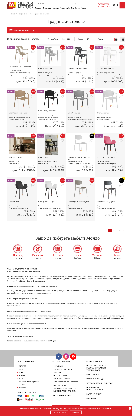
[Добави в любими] (33, 52)
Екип (21, 369)
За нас (21, 379)
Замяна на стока (60, 385)
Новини (22, 375)
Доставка (57, 372)
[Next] (123, 230)
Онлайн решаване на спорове (66, 382)
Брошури (22, 387)
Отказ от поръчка (61, 375)
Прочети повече (59, 412)
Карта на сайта (94, 394)
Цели (21, 372)
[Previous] (106, 230)
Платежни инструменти (63, 369)
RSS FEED (91, 398)
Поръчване (58, 366)
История (22, 366)
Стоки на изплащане (62, 379)
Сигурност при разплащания (65, 388)
